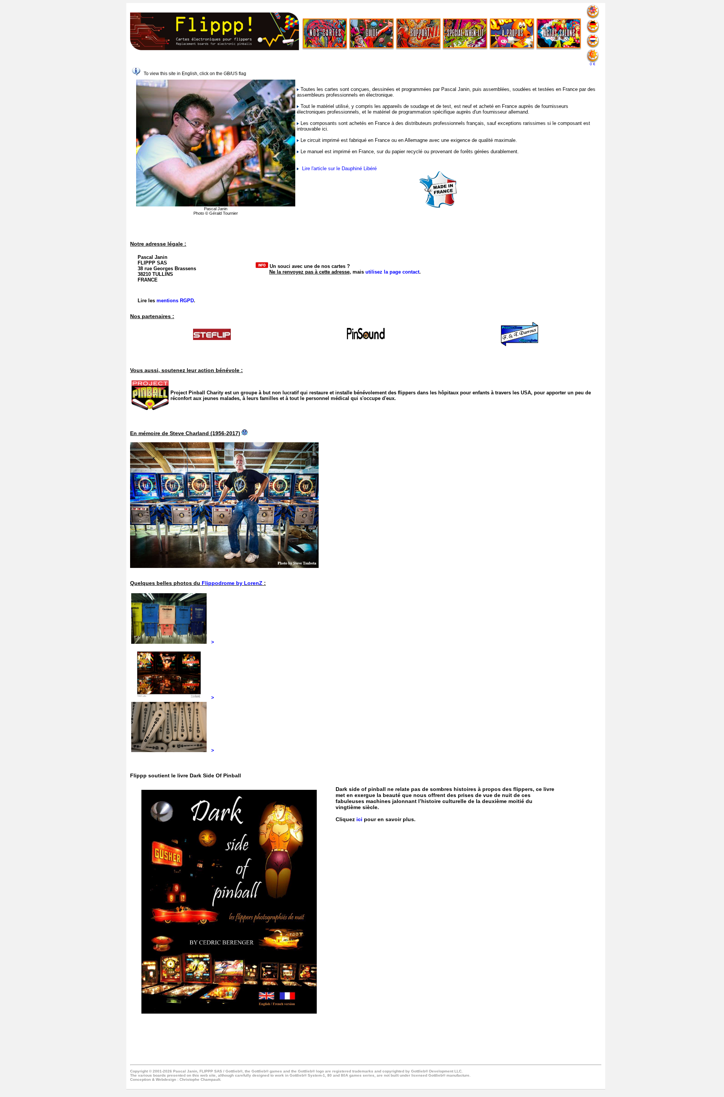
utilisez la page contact (392, 272)
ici (359, 819)
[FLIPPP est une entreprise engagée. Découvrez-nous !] (512, 34)
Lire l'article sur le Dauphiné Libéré (339, 168)
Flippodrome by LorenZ (232, 583)
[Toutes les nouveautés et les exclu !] (465, 34)
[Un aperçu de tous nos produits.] (325, 34)
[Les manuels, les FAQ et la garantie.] (418, 34)
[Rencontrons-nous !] (558, 34)
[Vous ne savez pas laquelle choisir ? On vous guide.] (371, 34)
